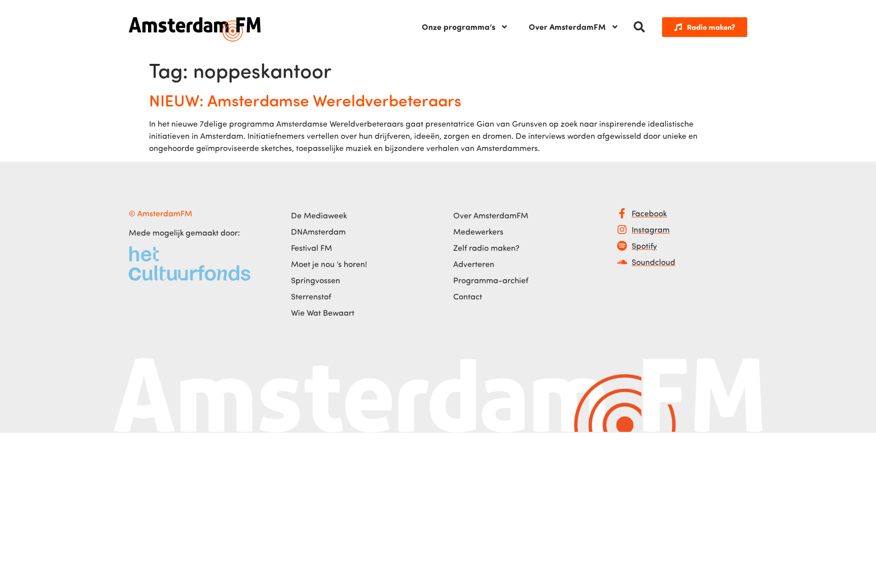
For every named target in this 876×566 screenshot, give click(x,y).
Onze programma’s (458, 26)
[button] (639, 27)
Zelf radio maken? (486, 248)
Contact (467, 296)
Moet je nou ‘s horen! (329, 264)
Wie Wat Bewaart (322, 313)
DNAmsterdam (318, 232)
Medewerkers (478, 232)
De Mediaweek (319, 215)
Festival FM (311, 248)
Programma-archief (490, 280)
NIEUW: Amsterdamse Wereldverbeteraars (305, 99)
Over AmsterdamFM (567, 26)
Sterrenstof (311, 296)
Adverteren (473, 264)
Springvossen (315, 280)
